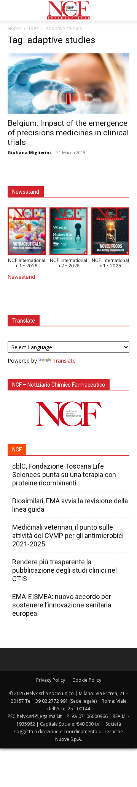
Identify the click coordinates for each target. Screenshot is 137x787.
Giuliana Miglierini (29, 152)
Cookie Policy (86, 680)
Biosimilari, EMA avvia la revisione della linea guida (70, 505)
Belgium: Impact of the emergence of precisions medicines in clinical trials (68, 133)
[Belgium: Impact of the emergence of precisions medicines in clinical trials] (68, 83)
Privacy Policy (50, 680)
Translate (64, 360)
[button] (13, 10)
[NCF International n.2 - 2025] (68, 232)
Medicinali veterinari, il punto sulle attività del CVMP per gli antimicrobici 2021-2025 (68, 535)
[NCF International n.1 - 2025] (110, 232)
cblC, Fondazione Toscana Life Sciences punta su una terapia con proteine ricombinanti (64, 474)
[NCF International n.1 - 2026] (27, 232)
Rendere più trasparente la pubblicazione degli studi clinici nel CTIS (64, 570)
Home (14, 28)
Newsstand (21, 277)
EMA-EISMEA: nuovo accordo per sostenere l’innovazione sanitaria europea (61, 605)
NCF (17, 450)
